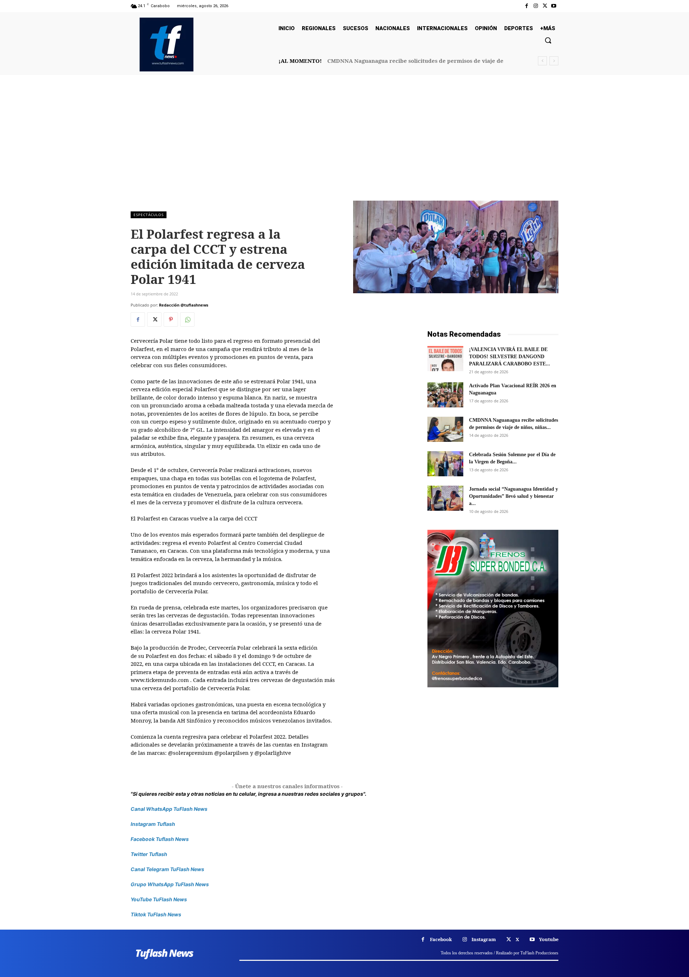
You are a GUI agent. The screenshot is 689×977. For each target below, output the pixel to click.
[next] (553, 60)
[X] (544, 5)
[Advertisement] (344, 147)
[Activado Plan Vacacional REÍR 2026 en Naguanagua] (445, 394)
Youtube (548, 939)
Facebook (441, 939)
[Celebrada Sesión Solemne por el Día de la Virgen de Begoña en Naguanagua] (445, 463)
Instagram (484, 939)
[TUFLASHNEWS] (166, 44)
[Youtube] (553, 5)
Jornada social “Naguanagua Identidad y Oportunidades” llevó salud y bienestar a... (513, 496)
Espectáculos (148, 214)
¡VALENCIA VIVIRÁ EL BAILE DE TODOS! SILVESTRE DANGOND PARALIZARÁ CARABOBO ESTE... (509, 356)
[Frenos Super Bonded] (492, 608)
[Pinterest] (171, 319)
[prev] (542, 60)
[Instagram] (535, 5)
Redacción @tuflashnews (183, 305)
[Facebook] (526, 5)
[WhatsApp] (187, 319)
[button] (548, 40)
